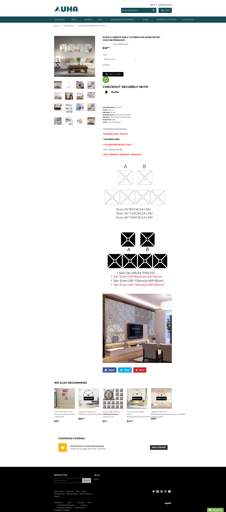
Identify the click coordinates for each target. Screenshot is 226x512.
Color (105, 55)
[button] (115, 44)
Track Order (58, 491)
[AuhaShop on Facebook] (157, 492)
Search (57, 496)
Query (83, 491)
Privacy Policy (59, 494)
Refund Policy (72, 494)
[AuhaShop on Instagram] (165, 492)
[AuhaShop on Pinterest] (161, 492)
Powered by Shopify (62, 510)
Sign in (152, 5)
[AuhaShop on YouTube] (169, 492)
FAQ (77, 491)
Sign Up (86, 480)
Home (56, 26)
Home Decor (69, 26)
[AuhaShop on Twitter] (153, 492)
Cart (167, 10)
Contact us (69, 491)
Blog (96, 479)
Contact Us (216, 510)
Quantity (106, 65)
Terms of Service (85, 494)
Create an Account (165, 5)
